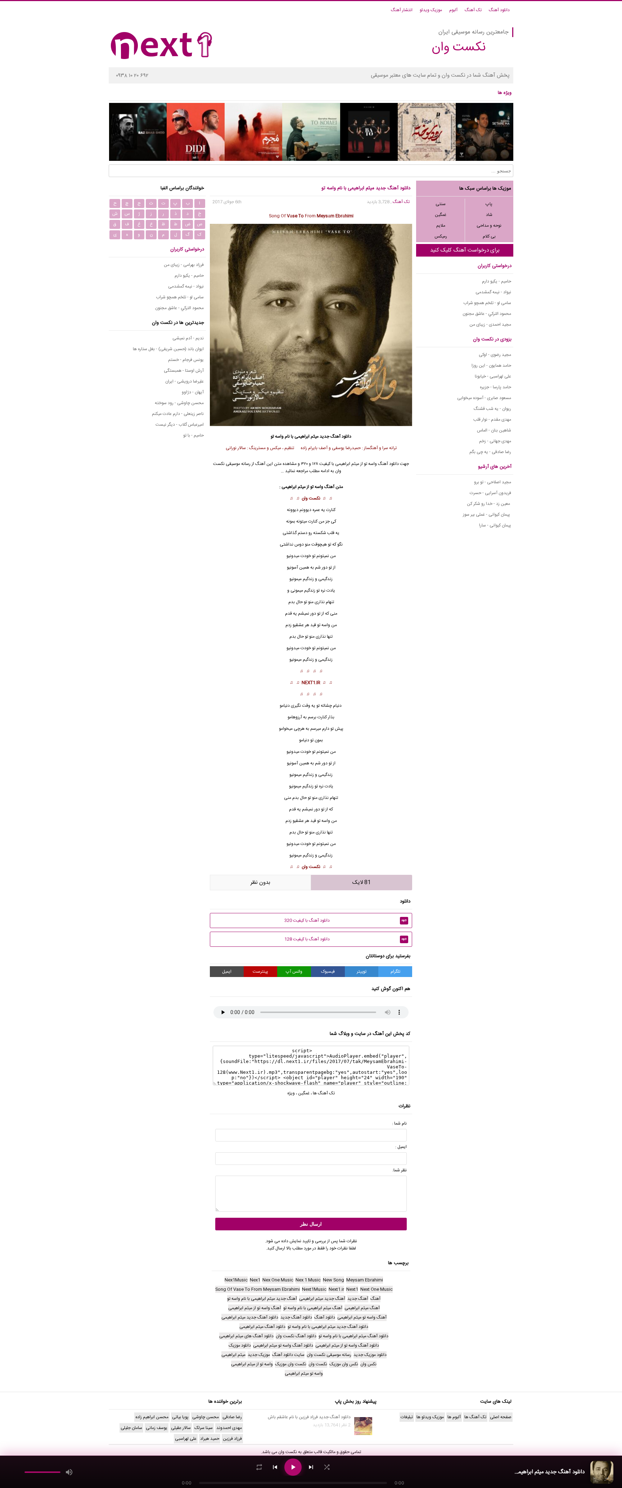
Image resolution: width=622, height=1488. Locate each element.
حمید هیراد (209, 1438)
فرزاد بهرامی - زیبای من (184, 264)
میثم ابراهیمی (306, 436)
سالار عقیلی (181, 1428)
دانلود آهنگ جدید (335, 436)
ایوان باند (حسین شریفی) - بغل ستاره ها (168, 349)
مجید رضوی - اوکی (495, 354)
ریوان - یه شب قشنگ (492, 408)
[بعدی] (311, 1467)
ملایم (440, 225)
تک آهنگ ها (324, 1093)
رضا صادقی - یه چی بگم (490, 452)
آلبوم (453, 10)
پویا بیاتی (180, 1417)
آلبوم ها (454, 1417)
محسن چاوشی (205, 1417)
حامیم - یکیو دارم (496, 281)
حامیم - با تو (193, 435)
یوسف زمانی (156, 1428)
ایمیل (226, 971)
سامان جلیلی (131, 1428)
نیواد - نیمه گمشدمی (493, 292)
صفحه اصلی (500, 1417)
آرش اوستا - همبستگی (184, 370)
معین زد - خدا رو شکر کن (489, 503)
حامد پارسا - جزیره (495, 387)
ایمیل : (401, 1146)
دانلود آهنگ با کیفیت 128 (345, 939)
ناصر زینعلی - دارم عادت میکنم (178, 413)
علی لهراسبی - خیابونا (493, 376)
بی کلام (489, 236)
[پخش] (293, 1467)
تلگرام (395, 971)
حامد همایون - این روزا (491, 365)
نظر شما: (399, 1170)
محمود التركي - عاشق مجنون (487, 313)
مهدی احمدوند (229, 1428)
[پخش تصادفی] (326, 1467)
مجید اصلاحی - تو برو (492, 482)
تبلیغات (407, 1417)
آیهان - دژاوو (193, 392)
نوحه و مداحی (489, 225)
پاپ (489, 204)
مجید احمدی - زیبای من (490, 324)
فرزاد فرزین (232, 1438)
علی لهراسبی (186, 1438)
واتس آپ (294, 971)
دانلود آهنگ (499, 10)
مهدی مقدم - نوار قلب (492, 419)
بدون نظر (260, 882)
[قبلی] (275, 1467)
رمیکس (440, 236)
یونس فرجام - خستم (186, 359)
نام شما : (399, 1123)
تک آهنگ (473, 10)
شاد (489, 214)
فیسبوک (328, 971)
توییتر (361, 971)
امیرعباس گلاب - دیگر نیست (180, 424)
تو (318, 625)
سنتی (441, 204)
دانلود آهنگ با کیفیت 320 (345, 920)
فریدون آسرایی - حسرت (490, 493)
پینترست (260, 971)
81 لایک (361, 882)
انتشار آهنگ (402, 10)
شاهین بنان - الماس (494, 430)
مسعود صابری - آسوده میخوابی (484, 398)
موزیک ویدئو (431, 10)
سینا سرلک (203, 1428)
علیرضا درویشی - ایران (184, 381)
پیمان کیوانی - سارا (495, 525)
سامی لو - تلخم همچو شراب (487, 303)
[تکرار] (259, 1467)
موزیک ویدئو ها (430, 1417)
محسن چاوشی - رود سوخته (179, 403)
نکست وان (311, 498)
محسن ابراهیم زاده (151, 1417)
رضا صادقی (232, 1417)
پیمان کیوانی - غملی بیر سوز (487, 514)
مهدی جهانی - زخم (495, 441)
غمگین (440, 214)
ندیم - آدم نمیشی (188, 338)
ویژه (291, 1093)
